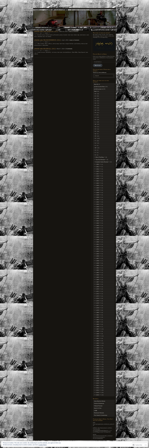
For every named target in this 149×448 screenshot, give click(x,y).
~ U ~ (95, 143)
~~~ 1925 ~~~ (97, 187)
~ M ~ (40, 33)
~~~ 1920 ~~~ (97, 178)
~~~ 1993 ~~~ (97, 343)
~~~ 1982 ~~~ (97, 317)
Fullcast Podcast (98, 405)
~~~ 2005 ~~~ (97, 371)
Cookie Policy (43, 445)
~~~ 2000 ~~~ (97, 359)
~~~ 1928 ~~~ (97, 192)
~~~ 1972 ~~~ (97, 293)
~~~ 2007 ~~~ (97, 376)
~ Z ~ (95, 154)
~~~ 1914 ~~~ (97, 169)
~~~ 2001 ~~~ (97, 362)
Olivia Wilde (75, 52)
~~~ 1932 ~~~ (97, 202)
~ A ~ (95, 96)
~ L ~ (95, 122)
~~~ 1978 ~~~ (97, 307)
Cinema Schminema (99, 403)
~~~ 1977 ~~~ (97, 305)
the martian (48, 36)
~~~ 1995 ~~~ (97, 347)
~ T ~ (40, 42)
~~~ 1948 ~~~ (97, 237)
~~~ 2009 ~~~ (97, 380)
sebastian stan (41, 36)
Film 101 (96, 84)
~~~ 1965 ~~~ (97, 277)
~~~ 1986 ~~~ (97, 326)
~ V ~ (95, 145)
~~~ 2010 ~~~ (97, 383)
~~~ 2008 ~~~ (97, 378)
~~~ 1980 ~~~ (97, 312)
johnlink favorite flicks (99, 86)
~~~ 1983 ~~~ (97, 319)
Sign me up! (98, 65)
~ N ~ (95, 126)
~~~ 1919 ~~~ (97, 176)
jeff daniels (56, 34)
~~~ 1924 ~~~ (97, 185)
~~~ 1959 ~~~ (97, 263)
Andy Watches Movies (99, 401)
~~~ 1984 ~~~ (97, 321)
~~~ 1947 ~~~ (97, 234)
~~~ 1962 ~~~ (97, 270)
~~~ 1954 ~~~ (97, 251)
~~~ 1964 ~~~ (97, 274)
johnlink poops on (98, 89)
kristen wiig (76, 34)
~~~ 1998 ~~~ (97, 354)
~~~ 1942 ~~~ (97, 223)
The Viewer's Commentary (100, 415)
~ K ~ (95, 119)
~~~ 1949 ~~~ (97, 239)
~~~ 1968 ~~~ (97, 284)
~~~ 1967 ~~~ (97, 282)
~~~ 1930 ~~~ (97, 197)
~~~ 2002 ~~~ (97, 364)
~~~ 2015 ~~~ (46, 33)
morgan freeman (69, 43)
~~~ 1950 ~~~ (97, 241)
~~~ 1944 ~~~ (97, 227)
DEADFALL (48, 52)
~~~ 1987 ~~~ (97, 329)
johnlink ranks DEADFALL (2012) (45, 48)
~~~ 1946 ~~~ (97, 232)
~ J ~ (95, 117)
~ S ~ (95, 138)
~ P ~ (95, 131)
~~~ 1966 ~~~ (97, 279)
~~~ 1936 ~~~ (97, 211)
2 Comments (69, 48)
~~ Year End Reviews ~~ (100, 159)
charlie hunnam (41, 52)
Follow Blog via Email (100, 54)
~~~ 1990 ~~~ (97, 336)
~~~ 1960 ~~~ (97, 265)
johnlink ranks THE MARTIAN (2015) (46, 31)
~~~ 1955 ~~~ (97, 253)
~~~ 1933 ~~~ (97, 204)
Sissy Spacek (81, 52)
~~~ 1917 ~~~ (97, 173)
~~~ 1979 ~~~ (97, 310)
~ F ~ (95, 107)
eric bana (54, 52)
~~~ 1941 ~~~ (97, 220)
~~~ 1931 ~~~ (97, 199)
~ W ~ (95, 147)
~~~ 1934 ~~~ (97, 206)
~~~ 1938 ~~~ (97, 213)
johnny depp (56, 43)
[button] (104, 44)
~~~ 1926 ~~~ (97, 190)
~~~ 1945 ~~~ (97, 230)
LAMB (95, 410)
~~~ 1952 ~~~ (97, 246)
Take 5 (95, 91)
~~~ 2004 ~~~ (97, 369)
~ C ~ (95, 100)
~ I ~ (95, 114)
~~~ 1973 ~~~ (97, 296)
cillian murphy (40, 43)
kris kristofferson (67, 52)
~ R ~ (95, 136)
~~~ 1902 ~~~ (97, 164)
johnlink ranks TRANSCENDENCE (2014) (47, 40)
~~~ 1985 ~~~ (97, 324)
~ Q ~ (95, 133)
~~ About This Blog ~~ (99, 157)
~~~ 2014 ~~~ (46, 42)
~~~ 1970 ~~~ (97, 289)
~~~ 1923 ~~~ (97, 183)
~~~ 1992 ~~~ (97, 340)
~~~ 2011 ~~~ (97, 385)
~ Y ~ (95, 152)
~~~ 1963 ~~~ (97, 272)
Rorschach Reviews (99, 412)
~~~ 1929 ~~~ (97, 194)
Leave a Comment (73, 31)
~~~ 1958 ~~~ (97, 260)
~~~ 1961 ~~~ (97, 267)
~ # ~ (95, 93)
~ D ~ (40, 50)
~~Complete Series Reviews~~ (101, 162)
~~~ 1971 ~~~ (97, 291)
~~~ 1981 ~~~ (97, 314)
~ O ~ (95, 129)
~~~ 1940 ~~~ (97, 218)
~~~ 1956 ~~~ (97, 256)
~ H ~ (95, 112)
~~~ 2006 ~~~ (97, 373)
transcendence (38, 45)
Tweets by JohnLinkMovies (99, 72)
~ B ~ (95, 98)
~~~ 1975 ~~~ (97, 300)
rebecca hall (84, 43)
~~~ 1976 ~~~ (97, 303)
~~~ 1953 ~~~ (97, 249)
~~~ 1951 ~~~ (97, 244)
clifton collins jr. (48, 43)
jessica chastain (63, 34)
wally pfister (45, 45)
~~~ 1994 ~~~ (97, 345)
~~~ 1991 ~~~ (97, 338)
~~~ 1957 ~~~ (97, 258)
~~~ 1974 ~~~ (97, 298)
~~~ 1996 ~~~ (97, 350)
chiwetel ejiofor (49, 34)
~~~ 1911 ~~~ (97, 166)
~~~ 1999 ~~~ (97, 357)
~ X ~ (95, 150)
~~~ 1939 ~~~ (97, 216)
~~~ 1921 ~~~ (97, 180)
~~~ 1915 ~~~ (97, 171)
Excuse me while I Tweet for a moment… (102, 70)
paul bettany (77, 43)
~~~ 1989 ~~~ (97, 333)
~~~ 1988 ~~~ (97, 331)
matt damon (83, 34)
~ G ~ (95, 110)
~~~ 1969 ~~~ (97, 286)
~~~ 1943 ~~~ (97, 225)
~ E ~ (95, 105)
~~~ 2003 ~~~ (97, 366)
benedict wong (41, 34)
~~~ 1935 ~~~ (97, 209)
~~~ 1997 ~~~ (97, 352)
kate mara (70, 34)
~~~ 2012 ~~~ (46, 50)
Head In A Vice (97, 408)
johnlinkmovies (74, 6)
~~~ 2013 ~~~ (97, 390)
